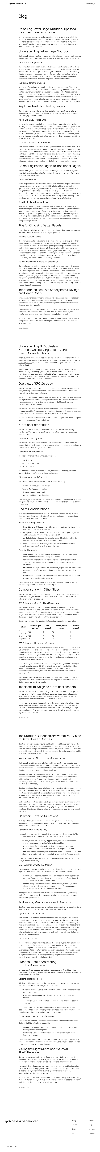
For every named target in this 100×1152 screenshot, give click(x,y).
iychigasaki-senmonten (16, 3)
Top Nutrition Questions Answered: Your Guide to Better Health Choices (50, 737)
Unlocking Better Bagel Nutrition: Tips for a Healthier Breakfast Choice (47, 30)
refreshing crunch (25, 362)
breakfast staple (49, 37)
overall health (49, 744)
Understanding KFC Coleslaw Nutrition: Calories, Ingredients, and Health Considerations (43, 350)
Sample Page (90, 3)
